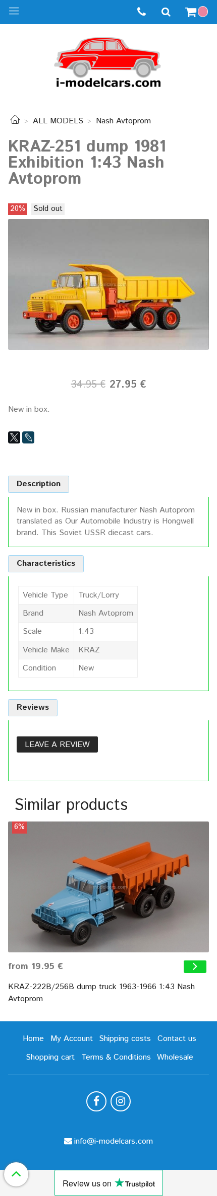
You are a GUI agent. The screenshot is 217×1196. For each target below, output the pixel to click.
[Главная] (15, 121)
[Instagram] (121, 1101)
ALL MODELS (58, 121)
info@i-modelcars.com (113, 1141)
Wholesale (175, 1057)
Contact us (176, 1038)
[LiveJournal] (28, 437)
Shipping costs (125, 1038)
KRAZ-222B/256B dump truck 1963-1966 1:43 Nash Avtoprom (101, 993)
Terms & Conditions (116, 1057)
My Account (71, 1038)
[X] (14, 437)
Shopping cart (50, 1057)
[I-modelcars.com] (108, 60)
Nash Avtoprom (123, 121)
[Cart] (198, 12)
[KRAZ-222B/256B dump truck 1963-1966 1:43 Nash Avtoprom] (108, 886)
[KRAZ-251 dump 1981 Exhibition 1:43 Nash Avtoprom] (108, 284)
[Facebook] (96, 1101)
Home (33, 1038)
